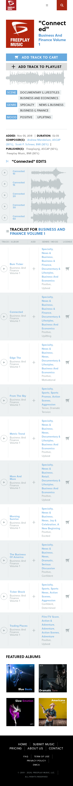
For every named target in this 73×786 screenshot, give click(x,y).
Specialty (47, 249)
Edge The (15, 357)
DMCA (36, 765)
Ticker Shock (17, 591)
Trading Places (19, 625)
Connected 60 (19, 217)
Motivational (48, 380)
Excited (46, 536)
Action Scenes (50, 632)
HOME (22, 744)
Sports (45, 392)
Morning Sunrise (15, 518)
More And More (16, 478)
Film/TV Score (50, 616)
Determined (48, 608)
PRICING (16, 748)
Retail (45, 476)
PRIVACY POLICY (36, 761)
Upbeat (46, 288)
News (45, 356)
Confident (47, 575)
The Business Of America (18, 556)
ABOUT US (35, 748)
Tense (45, 408)
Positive (46, 284)
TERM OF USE (42, 756)
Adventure (48, 628)
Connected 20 (19, 195)
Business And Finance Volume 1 (52, 40)
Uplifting (46, 336)
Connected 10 (19, 172)
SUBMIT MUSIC (44, 744)
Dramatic (47, 560)
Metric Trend (17, 433)
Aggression (48, 404)
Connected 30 (19, 206)
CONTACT (56, 748)
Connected (16, 312)
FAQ (25, 756)
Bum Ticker (16, 264)
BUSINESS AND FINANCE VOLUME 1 (37, 231)
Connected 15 (19, 183)
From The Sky (18, 396)
